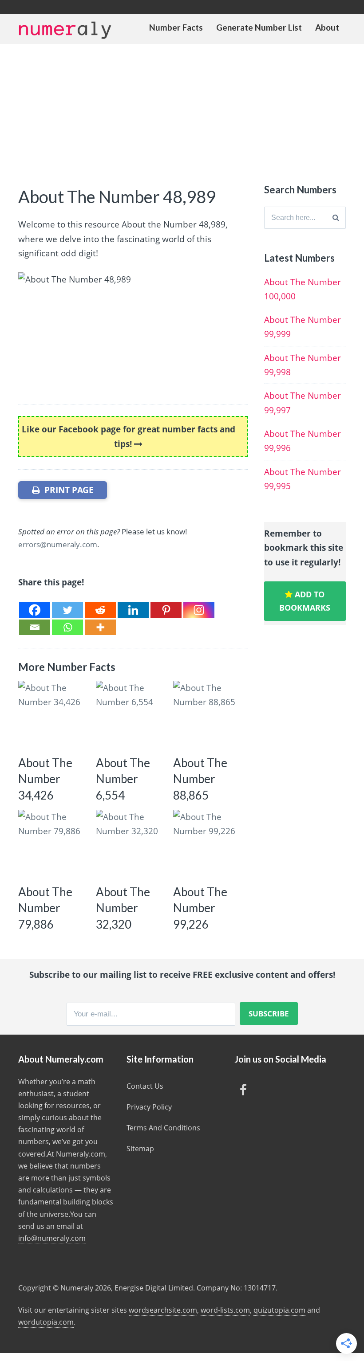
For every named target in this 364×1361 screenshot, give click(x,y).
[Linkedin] (133, 610)
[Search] (336, 218)
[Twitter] (67, 610)
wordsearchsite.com (163, 1310)
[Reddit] (100, 610)
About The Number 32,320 (123, 908)
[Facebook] (34, 610)
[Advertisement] (182, 110)
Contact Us (145, 1086)
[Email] (34, 627)
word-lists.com (225, 1310)
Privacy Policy (149, 1107)
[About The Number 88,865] (208, 716)
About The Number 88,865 (200, 779)
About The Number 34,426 (45, 779)
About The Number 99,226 (200, 908)
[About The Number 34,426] (53, 716)
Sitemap (140, 1148)
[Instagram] (198, 610)
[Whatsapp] (67, 627)
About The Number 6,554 (123, 779)
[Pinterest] (166, 610)
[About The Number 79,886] (53, 845)
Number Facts (176, 27)
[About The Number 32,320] (131, 845)
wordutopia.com (46, 1322)
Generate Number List (259, 27)
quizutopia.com (279, 1310)
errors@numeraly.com (57, 544)
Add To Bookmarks (304, 601)
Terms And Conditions (163, 1128)
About (327, 27)
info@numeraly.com (52, 1238)
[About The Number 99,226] (208, 845)
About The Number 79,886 (45, 908)
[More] (100, 627)
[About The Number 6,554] (131, 716)
